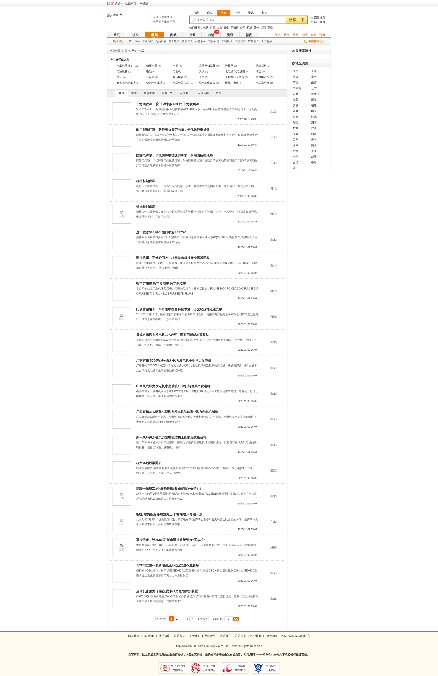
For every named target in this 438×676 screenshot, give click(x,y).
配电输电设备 (207, 82)
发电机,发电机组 (235, 71)
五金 (226, 27)
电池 (149, 71)
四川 (314, 134)
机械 (249, 27)
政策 (313, 34)
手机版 (144, 3)
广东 (295, 128)
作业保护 (147, 41)
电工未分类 (262, 82)
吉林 (295, 94)
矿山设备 (134, 41)
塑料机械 (227, 41)
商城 (173, 35)
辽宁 (314, 88)
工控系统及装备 (234, 77)
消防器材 (240, 41)
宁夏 (295, 156)
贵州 (295, 139)
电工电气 (174, 41)
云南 (314, 139)
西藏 (295, 145)
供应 (212, 27)
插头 (119, 77)
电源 (175, 65)
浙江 (314, 99)
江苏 (295, 99)
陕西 (314, 145)
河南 (295, 116)
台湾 (295, 162)
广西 (314, 128)
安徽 (295, 105)
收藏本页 (130, 3)
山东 (314, 111)
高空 (270, 27)
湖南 (314, 122)
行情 (211, 35)
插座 (258, 71)
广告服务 (240, 635)
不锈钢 (234, 27)
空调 (263, 27)
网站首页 (133, 635)
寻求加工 (185, 93)
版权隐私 (148, 635)
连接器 (229, 65)
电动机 (177, 71)
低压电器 (151, 65)
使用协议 (164, 635)
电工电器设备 (125, 65)
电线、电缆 (232, 82)
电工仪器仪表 (181, 82)
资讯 (230, 35)
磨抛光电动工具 (126, 82)
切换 (117, 3)
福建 (314, 105)
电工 (141, 50)
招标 (218, 93)
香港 (314, 162)
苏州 (256, 27)
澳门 (295, 168)
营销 (322, 34)
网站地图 (210, 635)
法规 (304, 34)
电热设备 (122, 71)
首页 (116, 35)
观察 (295, 34)
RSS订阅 (271, 635)
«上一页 (161, 618)
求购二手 (167, 93)
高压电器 (178, 77)
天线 (201, 71)
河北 (295, 82)
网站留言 (225, 635)
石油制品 (160, 41)
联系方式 (179, 635)
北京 (295, 71)
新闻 (277, 34)
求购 (206, 27)
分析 (286, 34)
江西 (295, 111)
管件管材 (213, 41)
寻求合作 (203, 93)
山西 (314, 82)
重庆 (314, 76)
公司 (242, 27)
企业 (192, 35)
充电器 (150, 77)
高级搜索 (319, 17)
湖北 (295, 122)
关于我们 (194, 635)
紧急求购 (149, 93)
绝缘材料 (261, 65)
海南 (295, 134)
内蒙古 (297, 88)
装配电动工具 (207, 65)
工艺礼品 (266, 41)
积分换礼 (255, 635)
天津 (295, 76)
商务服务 (200, 41)
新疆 (314, 156)
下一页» (202, 618)
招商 (249, 35)
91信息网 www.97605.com (260, 654)
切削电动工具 (154, 82)
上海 (219, 27)
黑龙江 (315, 94)
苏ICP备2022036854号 (295, 635)
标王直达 (319, 22)
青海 (314, 151)
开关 (201, 77)
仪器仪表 (187, 41)
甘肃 (295, 151)
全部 (121, 93)
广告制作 (253, 41)
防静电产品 (262, 77)
